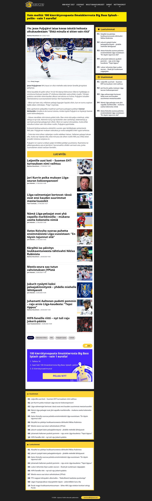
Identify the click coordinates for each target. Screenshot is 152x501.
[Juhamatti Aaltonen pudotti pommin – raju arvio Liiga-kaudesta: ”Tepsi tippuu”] (84, 307)
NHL (51, 338)
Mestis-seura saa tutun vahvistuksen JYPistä (42, 268)
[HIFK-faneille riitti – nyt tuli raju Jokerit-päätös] (84, 324)
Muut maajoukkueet (95, 4)
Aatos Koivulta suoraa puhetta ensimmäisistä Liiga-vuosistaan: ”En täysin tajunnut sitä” (51, 234)
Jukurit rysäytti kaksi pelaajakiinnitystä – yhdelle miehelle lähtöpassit (51, 287)
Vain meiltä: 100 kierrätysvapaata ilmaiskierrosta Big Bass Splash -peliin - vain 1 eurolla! (72, 16)
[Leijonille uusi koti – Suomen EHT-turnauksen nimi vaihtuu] (84, 166)
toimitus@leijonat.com (91, 497)
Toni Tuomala (31, 203)
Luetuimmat (34, 444)
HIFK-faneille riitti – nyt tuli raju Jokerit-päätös (48, 319)
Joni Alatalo (31, 183)
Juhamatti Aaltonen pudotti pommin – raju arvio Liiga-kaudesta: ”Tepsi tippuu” (51, 304)
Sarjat (109, 4)
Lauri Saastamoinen (34, 324)
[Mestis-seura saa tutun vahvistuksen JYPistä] (84, 273)
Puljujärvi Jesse (61, 338)
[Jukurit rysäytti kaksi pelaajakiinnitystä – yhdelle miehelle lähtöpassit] (84, 290)
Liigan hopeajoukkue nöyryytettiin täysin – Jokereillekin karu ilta (56, 482)
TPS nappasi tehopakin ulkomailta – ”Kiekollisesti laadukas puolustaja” (58, 478)
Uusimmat (33, 394)
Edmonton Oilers (41, 338)
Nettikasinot (120, 4)
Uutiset (71, 338)
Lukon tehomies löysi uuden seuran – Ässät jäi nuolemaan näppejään (58, 467)
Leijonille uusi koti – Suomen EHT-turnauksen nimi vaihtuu (49, 162)
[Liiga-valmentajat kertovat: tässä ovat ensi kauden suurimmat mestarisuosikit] (84, 201)
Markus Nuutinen (33, 36)
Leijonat (80, 4)
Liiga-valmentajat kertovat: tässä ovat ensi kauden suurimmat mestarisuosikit (49, 198)
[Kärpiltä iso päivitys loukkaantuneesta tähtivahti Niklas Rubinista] (84, 254)
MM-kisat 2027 (68, 4)
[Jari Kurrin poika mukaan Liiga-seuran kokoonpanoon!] (84, 183)
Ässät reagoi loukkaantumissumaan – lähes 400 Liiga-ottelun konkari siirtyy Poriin (60, 486)
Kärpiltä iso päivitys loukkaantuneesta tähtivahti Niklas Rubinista (51, 251)
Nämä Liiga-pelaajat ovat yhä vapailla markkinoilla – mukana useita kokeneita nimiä (48, 217)
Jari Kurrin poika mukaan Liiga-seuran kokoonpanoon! (48, 179)
